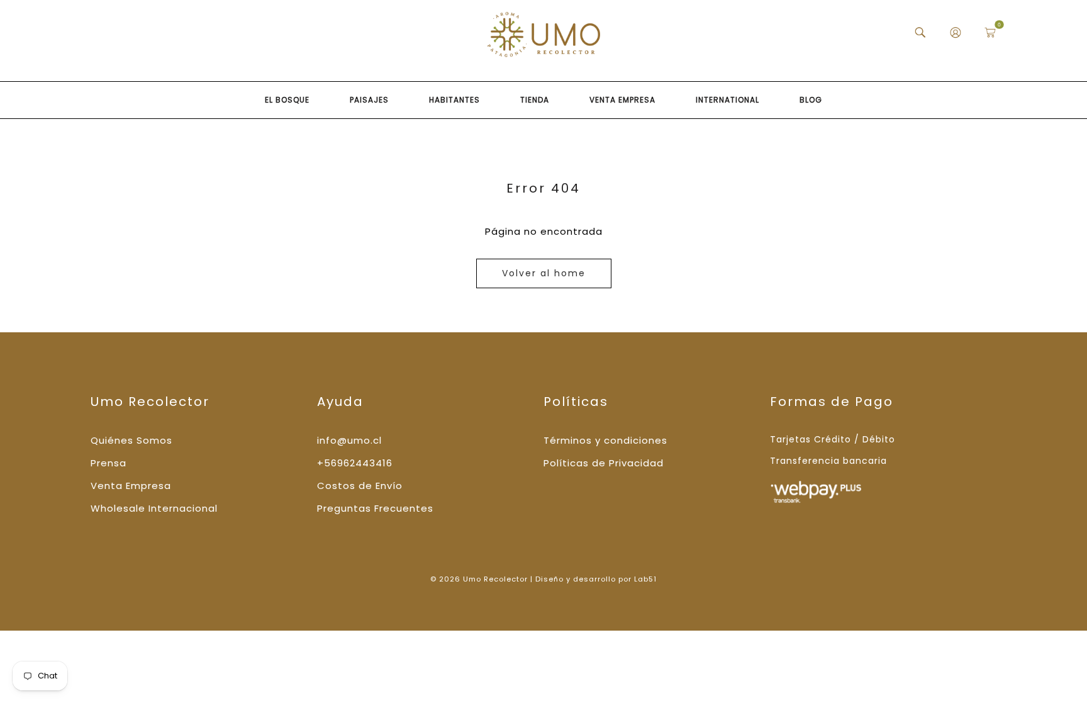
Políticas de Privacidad (604, 463)
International (727, 99)
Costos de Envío (360, 485)
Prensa (108, 463)
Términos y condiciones (605, 440)
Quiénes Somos (131, 440)
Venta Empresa (622, 99)
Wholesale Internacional (154, 508)
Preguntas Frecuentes (375, 508)
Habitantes (454, 99)
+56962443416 (355, 463)
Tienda (534, 99)
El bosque (287, 99)
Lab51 (645, 579)
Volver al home (544, 273)
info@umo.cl (349, 440)
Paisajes (369, 99)
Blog (811, 99)
